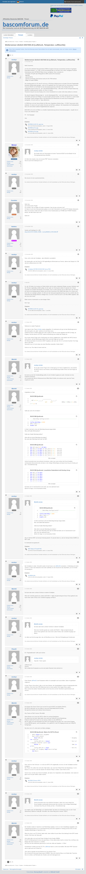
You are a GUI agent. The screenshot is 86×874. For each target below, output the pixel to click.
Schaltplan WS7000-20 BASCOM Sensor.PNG (39, 269)
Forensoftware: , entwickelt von (43, 872)
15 (78, 648)
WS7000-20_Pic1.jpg (33, 128)
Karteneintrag (9, 165)
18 (78, 760)
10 (78, 388)
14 (78, 617)
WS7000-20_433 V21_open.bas (35, 124)
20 (78, 823)
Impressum (5, 869)
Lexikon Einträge (10, 164)
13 (78, 588)
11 (78, 496)
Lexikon (30, 35)
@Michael (47, 846)
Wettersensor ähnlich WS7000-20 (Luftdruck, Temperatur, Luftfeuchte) (35, 45)
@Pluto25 (34, 680)
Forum (20, 35)
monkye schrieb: (38, 150)
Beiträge (8, 77)
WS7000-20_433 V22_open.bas (35, 309)
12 (78, 562)
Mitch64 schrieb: (38, 502)
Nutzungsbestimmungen (15, 869)
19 (78, 793)
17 (78, 702)
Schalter (40, 329)
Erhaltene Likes (10, 76)
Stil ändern (78, 869)
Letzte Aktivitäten (9, 35)
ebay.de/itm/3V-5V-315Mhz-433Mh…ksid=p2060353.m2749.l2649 (40, 232)
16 (78, 676)
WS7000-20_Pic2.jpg (33, 131)
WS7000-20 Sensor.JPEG (34, 780)
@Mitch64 (58, 566)
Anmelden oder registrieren (9, 1)
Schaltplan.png (31, 575)
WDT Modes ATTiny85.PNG (35, 548)
